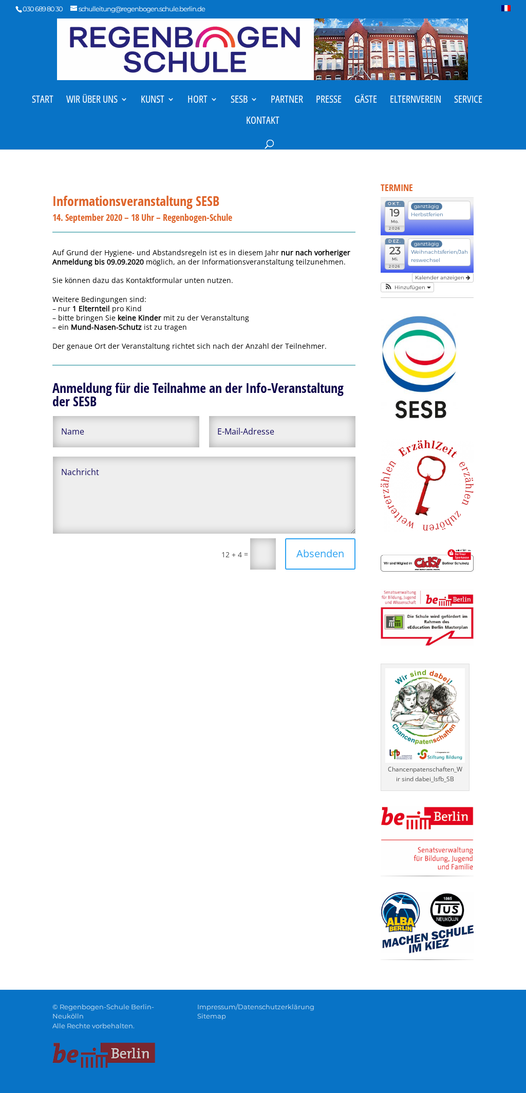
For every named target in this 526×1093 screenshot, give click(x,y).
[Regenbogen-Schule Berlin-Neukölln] (262, 48)
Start (42, 101)
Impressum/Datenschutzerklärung (255, 1007)
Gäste (365, 101)
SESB (239, 101)
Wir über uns (92, 101)
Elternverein (415, 101)
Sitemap (211, 1016)
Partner (287, 101)
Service (468, 101)
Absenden (320, 553)
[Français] (506, 11)
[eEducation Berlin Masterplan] (427, 643)
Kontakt (262, 122)
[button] (407, 287)
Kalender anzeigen (440, 277)
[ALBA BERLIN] (427, 950)
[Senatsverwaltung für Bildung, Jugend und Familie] (427, 867)
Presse (329, 101)
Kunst (152, 101)
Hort (197, 101)
